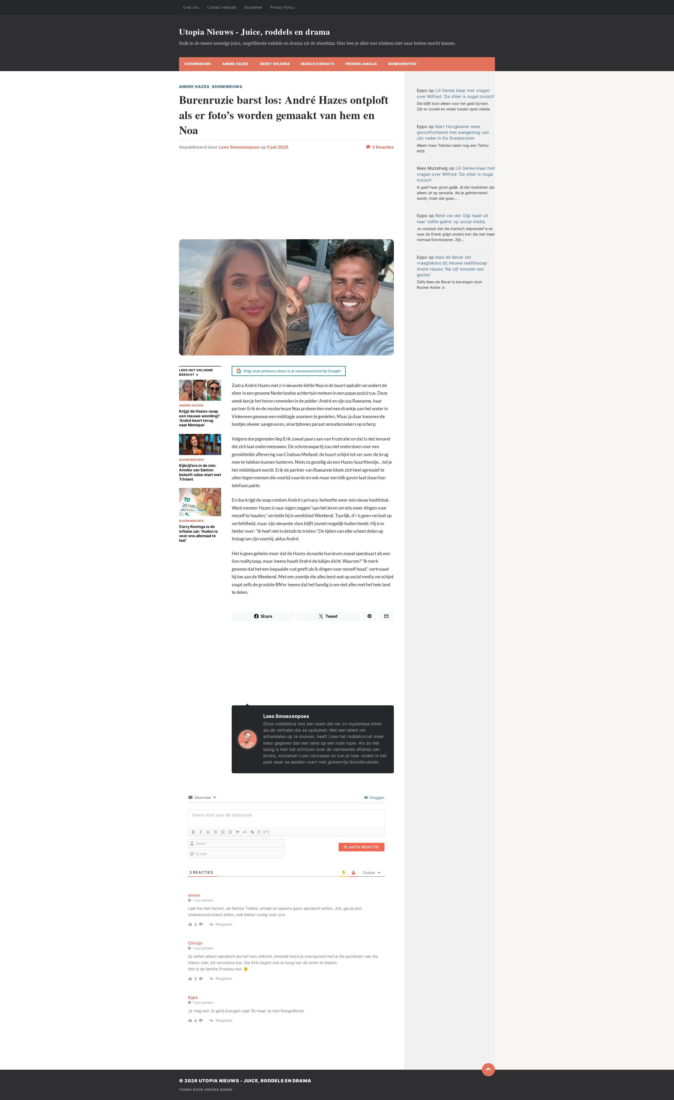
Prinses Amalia (361, 64)
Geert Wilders (275, 64)
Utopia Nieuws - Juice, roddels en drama (254, 31)
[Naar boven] (488, 1069)
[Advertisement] (286, 197)
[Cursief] (200, 832)
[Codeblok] (245, 832)
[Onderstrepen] (208, 832)
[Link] (252, 832)
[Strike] (215, 832)
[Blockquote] (237, 832)
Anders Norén (218, 1090)
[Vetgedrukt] (193, 832)
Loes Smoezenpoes (239, 147)
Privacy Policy (282, 7)
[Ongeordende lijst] (230, 832)
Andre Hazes (235, 64)
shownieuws (198, 64)
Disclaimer (253, 7)
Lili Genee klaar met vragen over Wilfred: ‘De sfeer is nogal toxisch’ (456, 174)
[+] (266, 832)
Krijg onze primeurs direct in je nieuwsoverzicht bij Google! (292, 371)
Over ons (191, 7)
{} (259, 832)
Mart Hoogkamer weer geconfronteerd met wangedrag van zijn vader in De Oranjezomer (453, 132)
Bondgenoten (402, 64)
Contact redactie (221, 7)
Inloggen (376, 797)
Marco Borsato (317, 64)
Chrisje (195, 943)
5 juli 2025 (277, 147)
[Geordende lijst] (222, 832)
